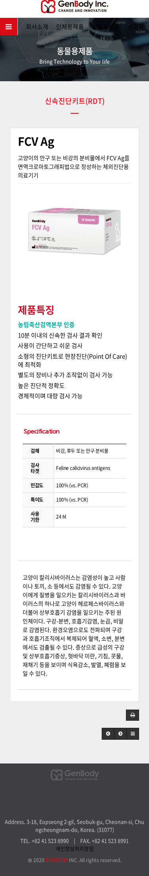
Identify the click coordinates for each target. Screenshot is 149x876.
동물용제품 (106, 26)
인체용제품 (70, 26)
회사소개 (37, 26)
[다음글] (120, 734)
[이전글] (108, 734)
